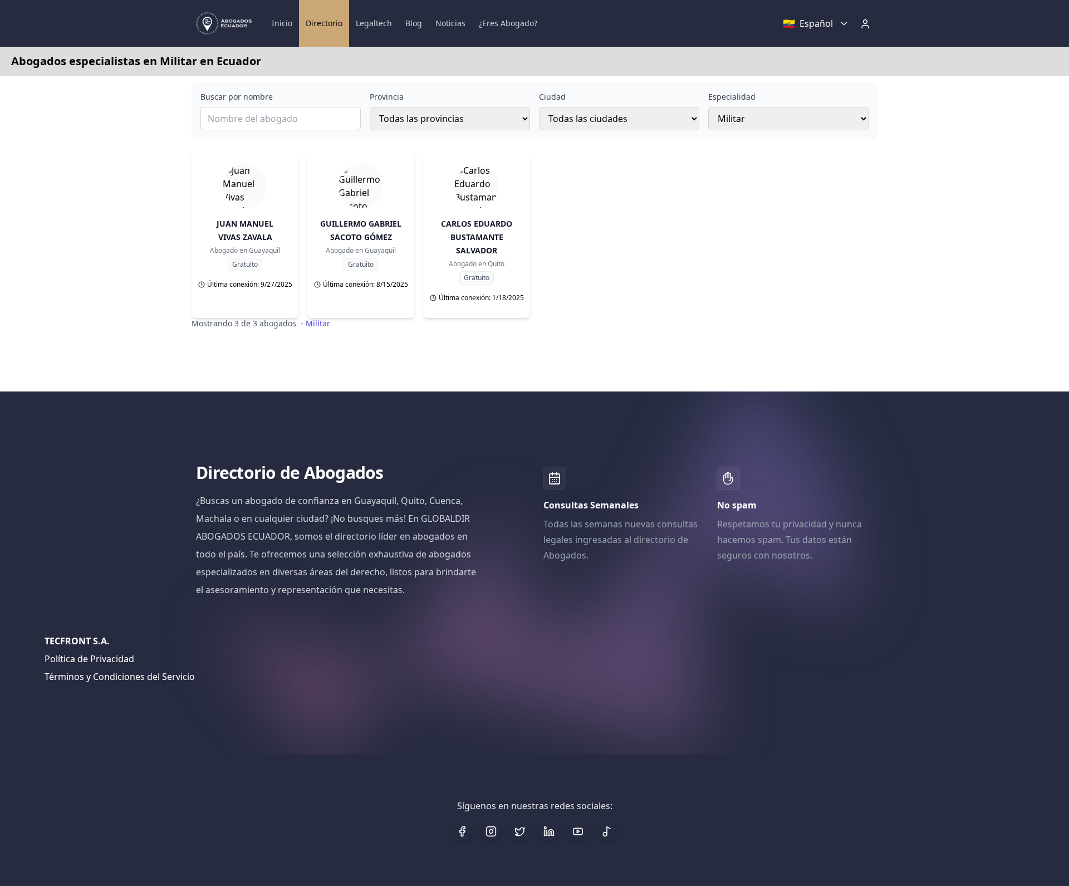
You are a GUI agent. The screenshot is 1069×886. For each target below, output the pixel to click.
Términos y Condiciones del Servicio (120, 676)
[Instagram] (491, 831)
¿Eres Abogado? (508, 23)
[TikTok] (607, 831)
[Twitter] (520, 831)
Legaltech (374, 23)
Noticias (450, 23)
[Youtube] (578, 831)
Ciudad (552, 96)
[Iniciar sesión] (866, 23)
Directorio (324, 23)
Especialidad (732, 96)
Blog (413, 23)
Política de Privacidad (89, 659)
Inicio (282, 23)
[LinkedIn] (549, 831)
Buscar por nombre (236, 96)
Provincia (387, 96)
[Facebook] (462, 831)
